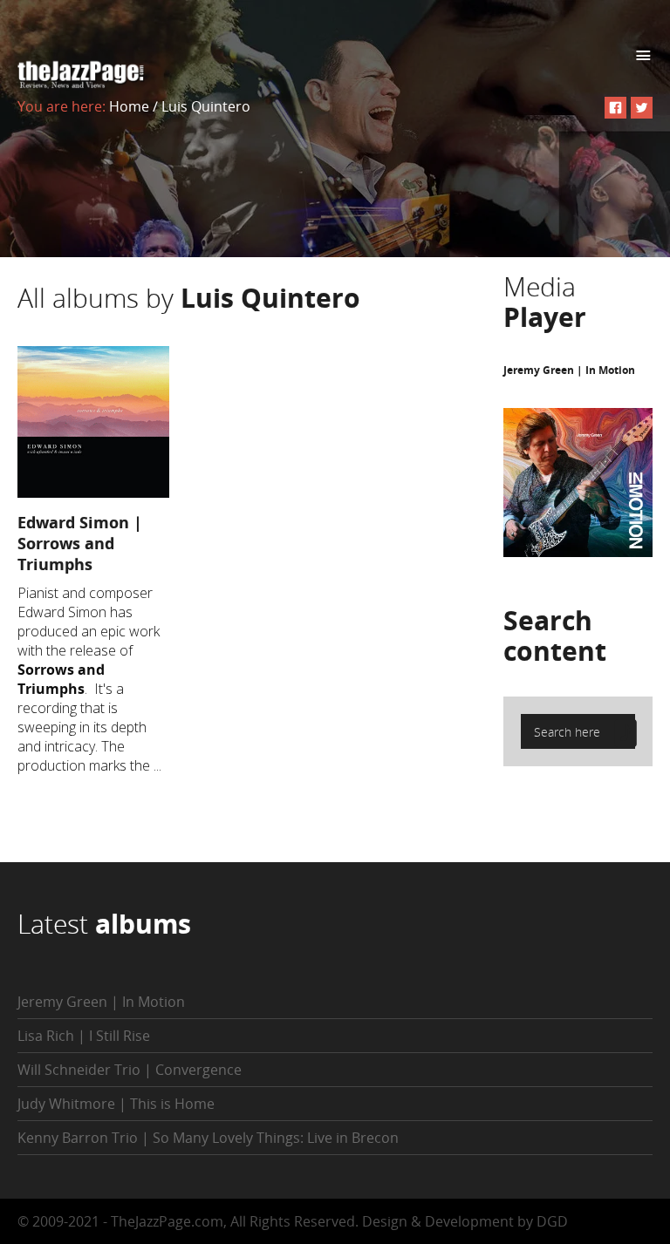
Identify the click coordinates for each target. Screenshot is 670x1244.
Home (129, 106)
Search (554, 635)
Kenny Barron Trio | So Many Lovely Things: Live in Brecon (208, 1137)
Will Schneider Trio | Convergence (129, 1069)
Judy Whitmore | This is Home (116, 1103)
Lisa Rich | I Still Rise (83, 1035)
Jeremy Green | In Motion (569, 370)
